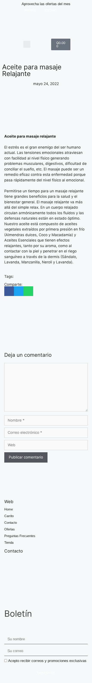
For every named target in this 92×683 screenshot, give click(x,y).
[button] (26, 44)
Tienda (8, 542)
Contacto (10, 522)
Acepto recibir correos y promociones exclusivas (47, 661)
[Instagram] (63, 10)
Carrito (9, 516)
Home (8, 509)
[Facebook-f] (70, 10)
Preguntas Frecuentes (19, 536)
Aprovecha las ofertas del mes (46, 4)
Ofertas (9, 529)
